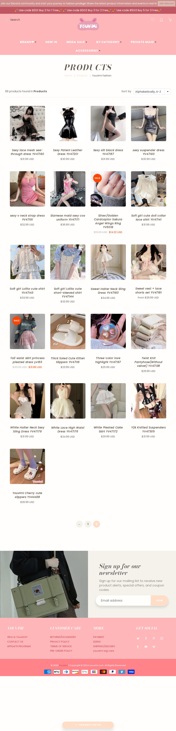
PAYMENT (98, 637)
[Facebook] (146, 638)
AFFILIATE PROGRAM (19, 646)
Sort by (126, 91)
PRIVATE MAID (143, 42)
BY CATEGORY (108, 42)
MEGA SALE (76, 42)
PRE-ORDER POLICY (61, 651)
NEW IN (51, 42)
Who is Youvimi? (17, 637)
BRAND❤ (27, 42)
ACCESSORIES (87, 51)
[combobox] (152, 91)
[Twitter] (138, 638)
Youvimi (63, 665)
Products (82, 75)
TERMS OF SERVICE (61, 646)
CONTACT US (15, 641)
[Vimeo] (154, 647)
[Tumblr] (138, 647)
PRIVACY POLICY (59, 641)
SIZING (97, 641)
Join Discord (166, 3)
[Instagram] (162, 638)
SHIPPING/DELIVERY (104, 646)
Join (159, 600)
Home (68, 75)
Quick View (27, 123)
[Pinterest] (154, 638)
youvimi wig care (103, 651)
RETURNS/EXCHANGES (63, 637)
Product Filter (90, 725)
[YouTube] (146, 647)
